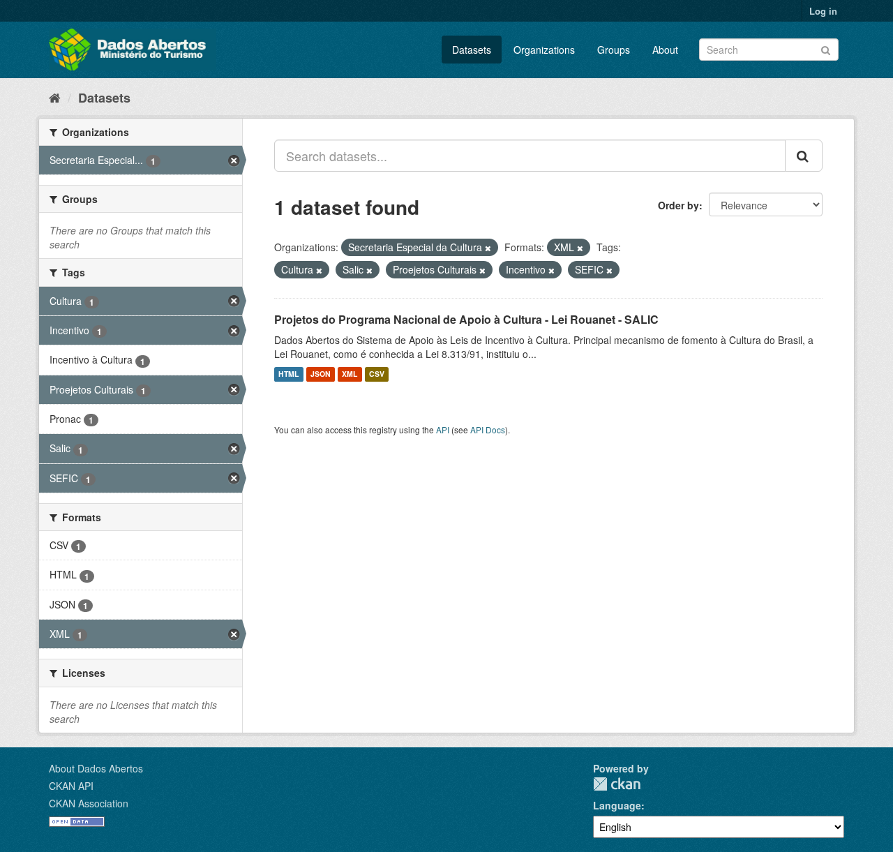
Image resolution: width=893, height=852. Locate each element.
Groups (613, 50)
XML (349, 374)
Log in (823, 10)
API (442, 429)
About (665, 50)
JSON (320, 374)
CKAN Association (88, 803)
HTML (288, 374)
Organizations (544, 50)
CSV (376, 374)
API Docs (487, 429)
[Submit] (826, 48)
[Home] (55, 97)
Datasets (471, 50)
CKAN (616, 784)
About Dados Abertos (96, 768)
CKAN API (71, 786)
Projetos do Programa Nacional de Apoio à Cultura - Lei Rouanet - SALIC (466, 319)
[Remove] (488, 247)
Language (617, 805)
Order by (678, 205)
